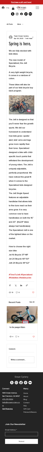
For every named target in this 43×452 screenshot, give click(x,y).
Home (25, 393)
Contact (26, 403)
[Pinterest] (26, 14)
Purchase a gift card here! (21, 2)
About (25, 396)
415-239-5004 (7, 399)
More (19, 24)
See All (31, 302)
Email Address (11, 430)
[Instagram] (17, 14)
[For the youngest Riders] (22, 314)
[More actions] (33, 37)
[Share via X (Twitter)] (15, 285)
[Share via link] (27, 285)
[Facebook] (21, 14)
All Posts (10, 24)
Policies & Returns (30, 412)
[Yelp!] (12, 14)
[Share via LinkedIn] (21, 285)
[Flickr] (30, 14)
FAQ (25, 406)
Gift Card (26, 409)
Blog (25, 399)
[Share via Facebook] (10, 285)
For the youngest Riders (17, 327)
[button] (13, 8)
